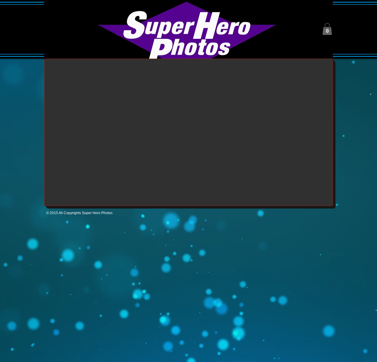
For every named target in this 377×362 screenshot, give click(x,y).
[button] (327, 29)
